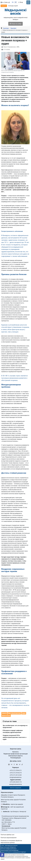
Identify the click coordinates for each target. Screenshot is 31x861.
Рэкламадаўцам (15, 758)
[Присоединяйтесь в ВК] (3, 2)
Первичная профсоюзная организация (15, 754)
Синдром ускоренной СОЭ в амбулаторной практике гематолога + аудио (15, 737)
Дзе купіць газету (15, 761)
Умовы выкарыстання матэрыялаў (9, 850)
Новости (4, 713)
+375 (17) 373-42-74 (15, 773)
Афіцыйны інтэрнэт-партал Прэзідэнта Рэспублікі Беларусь (13, 796)
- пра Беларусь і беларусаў (14, 811)
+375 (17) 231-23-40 (15, 775)
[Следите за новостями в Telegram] (7, 2)
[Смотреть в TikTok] (9, 2)
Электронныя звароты (15, 756)
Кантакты (15, 752)
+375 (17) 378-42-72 (15, 770)
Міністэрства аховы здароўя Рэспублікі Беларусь (13, 800)
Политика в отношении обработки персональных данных (11, 841)
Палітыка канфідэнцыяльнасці (8, 848)
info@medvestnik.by (15, 777)
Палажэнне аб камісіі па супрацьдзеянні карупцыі (13, 852)
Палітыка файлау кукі (7, 834)
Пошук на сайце (16, 24)
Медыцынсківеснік (15, 12)
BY (16, 2)
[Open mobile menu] (28, 2)
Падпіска (3, 5)
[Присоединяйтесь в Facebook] (4, 2)
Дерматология (6, 715)
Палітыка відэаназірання (8, 837)
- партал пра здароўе (13, 804)
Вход (21, 2)
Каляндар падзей (13, 5)
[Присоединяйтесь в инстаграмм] (1, 2)
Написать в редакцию (15, 787)
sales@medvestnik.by (15, 784)
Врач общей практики (14, 713)
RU (13, 2)
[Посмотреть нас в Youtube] (6, 2)
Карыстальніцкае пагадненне (8, 847)
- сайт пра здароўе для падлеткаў (12, 808)
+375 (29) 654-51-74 (15, 782)
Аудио (23, 713)
